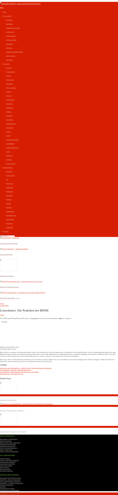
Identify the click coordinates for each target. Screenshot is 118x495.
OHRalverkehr (9, 108)
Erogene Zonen (10, 80)
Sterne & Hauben (10, 56)
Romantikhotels (10, 211)
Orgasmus (9, 112)
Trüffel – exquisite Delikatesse (8, 448)
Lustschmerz (9, 104)
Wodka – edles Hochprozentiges (9, 451)
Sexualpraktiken (10, 143)
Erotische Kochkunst (5, 441)
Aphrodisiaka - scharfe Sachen (8, 439)
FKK (7, 179)
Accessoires (9, 20)
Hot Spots (8, 96)
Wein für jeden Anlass (6, 450)
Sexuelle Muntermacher (12, 147)
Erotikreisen (9, 171)
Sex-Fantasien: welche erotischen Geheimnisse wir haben (19, 372)
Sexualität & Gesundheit (12, 139)
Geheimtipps (9, 187)
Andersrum (9, 68)
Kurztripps (8, 199)
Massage (8, 203)
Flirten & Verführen (11, 88)
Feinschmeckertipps (11, 40)
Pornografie (9, 116)
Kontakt (7, 494)
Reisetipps (9, 207)
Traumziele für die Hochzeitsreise (9, 490)
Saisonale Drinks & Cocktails (8, 444)
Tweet (2, 315)
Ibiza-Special (9, 195)
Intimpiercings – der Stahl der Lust (11, 374)
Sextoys (8, 135)
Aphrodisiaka (9, 24)
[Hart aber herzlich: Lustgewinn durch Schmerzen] (59, 420)
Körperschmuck (10, 100)
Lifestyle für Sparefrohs (6, 485)
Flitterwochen (9, 183)
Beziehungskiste (10, 72)
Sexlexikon (6, 231)
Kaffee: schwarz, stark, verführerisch (10, 443)
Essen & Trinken (7, 16)
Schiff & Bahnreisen (11, 215)
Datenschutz (16, 494)
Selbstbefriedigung (11, 124)
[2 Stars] (8, 318)
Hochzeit (8, 92)
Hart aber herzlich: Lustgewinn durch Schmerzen (13, 431)
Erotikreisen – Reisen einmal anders (10, 480)
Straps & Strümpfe (5, 469)
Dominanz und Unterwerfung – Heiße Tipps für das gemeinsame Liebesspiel (25, 368)
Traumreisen (9, 223)
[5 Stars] (26, 318)
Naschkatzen (9, 44)
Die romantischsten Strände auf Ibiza (10, 478)
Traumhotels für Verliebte (7, 488)
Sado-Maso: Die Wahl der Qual (8, 400)
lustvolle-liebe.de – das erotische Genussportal (10, 493)
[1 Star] (2, 318)
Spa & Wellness (10, 219)
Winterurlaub (9, 227)
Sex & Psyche (9, 127)
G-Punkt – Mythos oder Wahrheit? (9, 460)
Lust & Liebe (6, 64)
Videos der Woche (11, 163)
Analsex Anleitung (5, 458)
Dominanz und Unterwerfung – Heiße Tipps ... (12, 410)
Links (11, 494)
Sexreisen (3, 487)
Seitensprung (9, 120)
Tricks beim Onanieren (6, 471)
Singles (8, 151)
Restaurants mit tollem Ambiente (14, 52)
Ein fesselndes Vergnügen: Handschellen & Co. (15, 370)
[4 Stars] (20, 318)
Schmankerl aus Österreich (7, 446)
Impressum (2, 494)
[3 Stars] (14, 318)
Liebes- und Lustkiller (6, 466)
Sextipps (8, 131)
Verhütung (9, 159)
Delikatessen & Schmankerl (13, 28)
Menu (2, 8)
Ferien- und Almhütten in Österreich (10, 481)
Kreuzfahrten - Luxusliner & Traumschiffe (11, 483)
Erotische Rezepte (11, 36)
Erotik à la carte (10, 32)
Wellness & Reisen (8, 167)
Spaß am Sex (9, 155)
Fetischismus (9, 84)
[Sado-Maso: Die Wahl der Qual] (59, 388)
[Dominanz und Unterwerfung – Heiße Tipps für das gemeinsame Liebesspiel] (59, 404)
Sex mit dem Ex (4, 467)
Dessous (8, 76)
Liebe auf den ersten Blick (7, 464)
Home (4, 12)
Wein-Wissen (9, 60)
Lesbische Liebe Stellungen (8, 462)
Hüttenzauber (9, 191)
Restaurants (9, 48)
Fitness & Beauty (10, 175)
